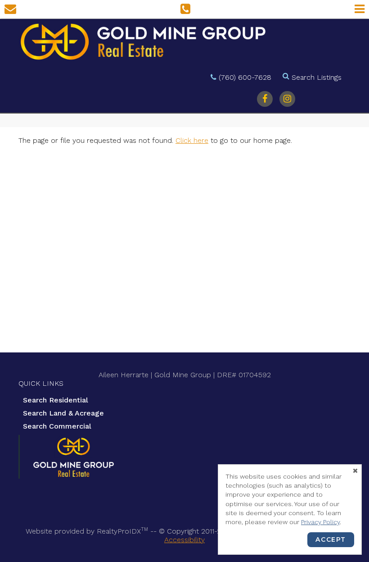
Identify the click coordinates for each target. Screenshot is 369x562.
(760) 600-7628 (245, 77)
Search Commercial (57, 426)
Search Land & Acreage (63, 413)
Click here (192, 140)
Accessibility (184, 539)
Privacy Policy (320, 521)
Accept (330, 539)
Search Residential (55, 400)
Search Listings (317, 77)
